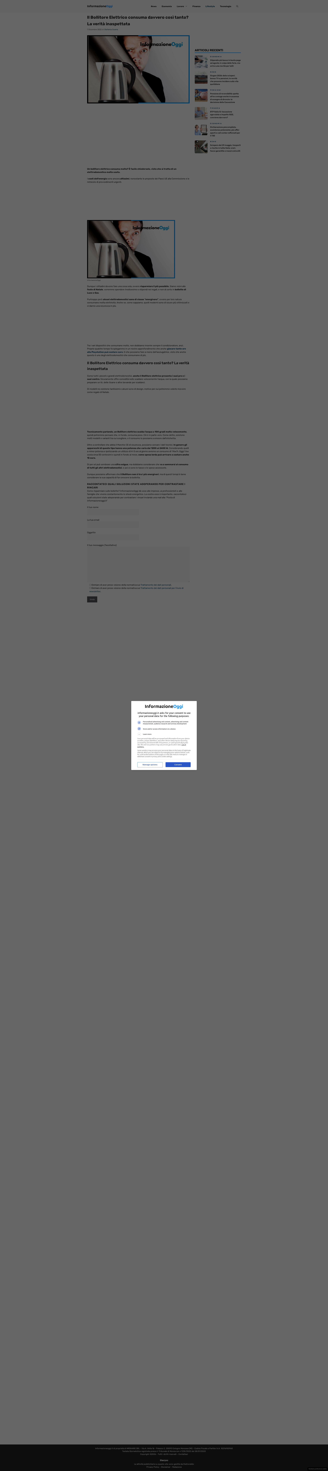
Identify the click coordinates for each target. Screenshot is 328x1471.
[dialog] (164, 735)
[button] (164, 734)
